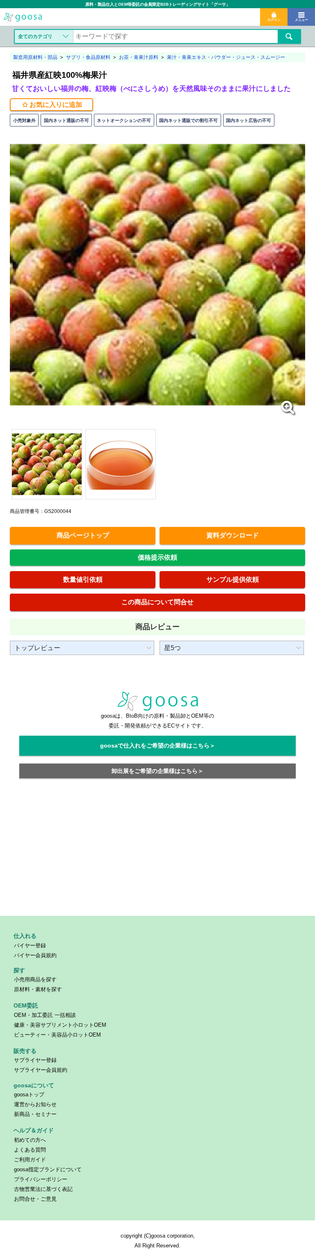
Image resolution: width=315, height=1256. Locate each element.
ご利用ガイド (30, 1160)
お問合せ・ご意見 (35, 1199)
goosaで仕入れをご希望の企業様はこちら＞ (157, 745)
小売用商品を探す (35, 979)
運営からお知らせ (35, 1104)
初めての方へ (30, 1140)
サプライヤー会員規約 (40, 1070)
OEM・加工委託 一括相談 (45, 1015)
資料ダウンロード (232, 535)
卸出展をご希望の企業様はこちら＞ (157, 771)
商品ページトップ (83, 535)
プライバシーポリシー (40, 1179)
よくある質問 (30, 1150)
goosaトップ (29, 1094)
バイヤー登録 (30, 945)
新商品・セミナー (35, 1114)
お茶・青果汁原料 (138, 57)
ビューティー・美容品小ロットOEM (57, 1035)
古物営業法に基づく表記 (43, 1189)
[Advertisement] (158, 852)
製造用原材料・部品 (35, 57)
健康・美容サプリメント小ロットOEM (60, 1025)
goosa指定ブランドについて (48, 1169)
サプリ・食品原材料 (88, 57)
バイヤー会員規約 (35, 955)
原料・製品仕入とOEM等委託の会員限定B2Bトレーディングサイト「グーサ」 (157, 4)
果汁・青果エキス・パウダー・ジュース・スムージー (226, 57)
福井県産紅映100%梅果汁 (59, 74)
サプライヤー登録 (35, 1060)
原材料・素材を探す (38, 989)
